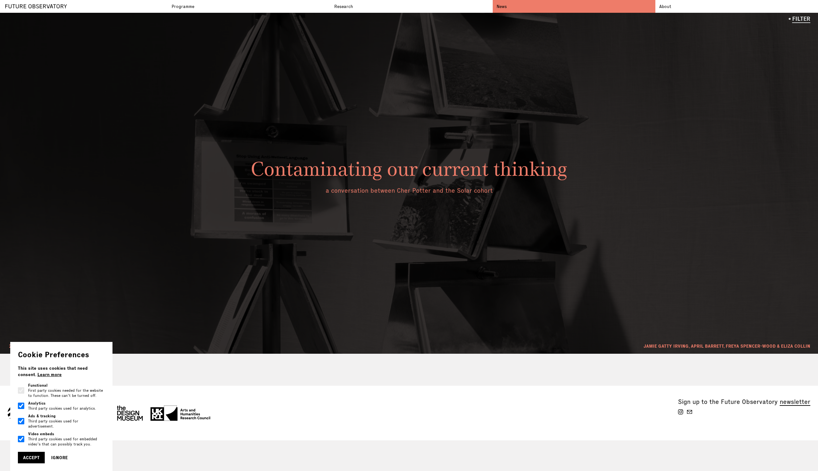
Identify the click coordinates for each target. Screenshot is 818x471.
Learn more (49, 374)
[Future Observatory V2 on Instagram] (680, 412)
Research (343, 6)
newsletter (795, 401)
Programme (183, 6)
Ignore (59, 457)
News (502, 6)
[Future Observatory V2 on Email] (689, 412)
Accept (31, 457)
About (665, 6)
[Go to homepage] (86, 6)
